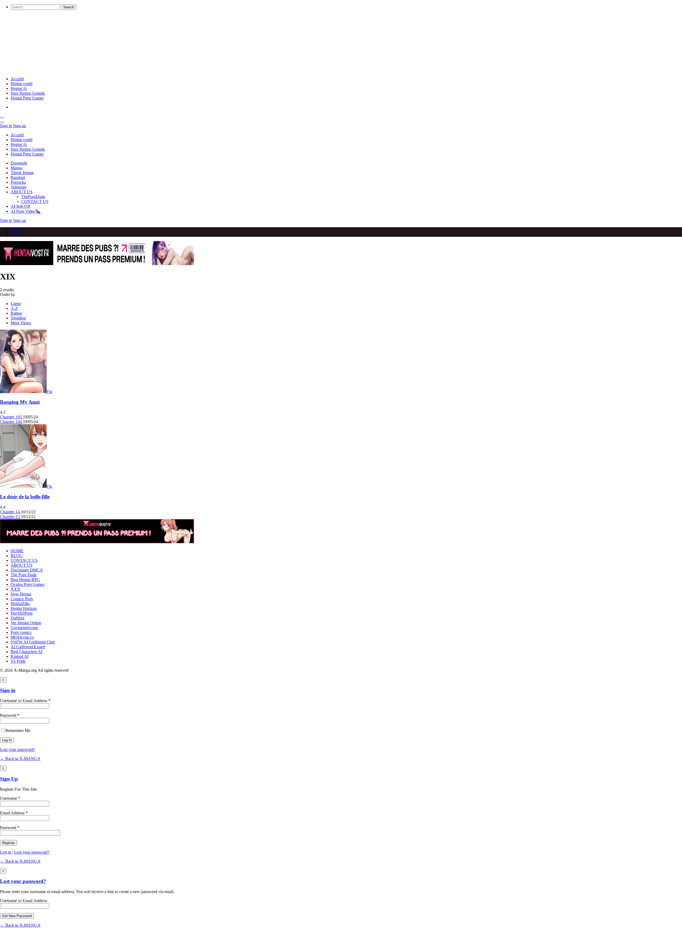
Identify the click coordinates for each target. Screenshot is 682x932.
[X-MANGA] (91, 69)
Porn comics (21, 632)
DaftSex (18, 618)
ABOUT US (22, 192)
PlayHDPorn (22, 613)
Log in (5, 852)
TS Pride (18, 661)
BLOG (17, 555)
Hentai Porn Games (27, 98)
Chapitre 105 (11, 417)
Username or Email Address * (25, 700)
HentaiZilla (20, 603)
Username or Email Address (23, 900)
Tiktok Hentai (22, 172)
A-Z (14, 308)
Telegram (18, 187)
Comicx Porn (22, 599)
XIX (14, 234)
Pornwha (18, 182)
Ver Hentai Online (26, 623)
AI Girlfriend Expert (28, 647)
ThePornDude (33, 196)
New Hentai (21, 594)
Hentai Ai (19, 88)
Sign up (19, 125)
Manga (16, 168)
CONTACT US (34, 201)
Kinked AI (20, 656)
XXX (15, 589)
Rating (16, 313)
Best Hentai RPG (25, 579)
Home (16, 229)
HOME (17, 551)
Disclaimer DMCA (27, 570)
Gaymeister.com (24, 627)
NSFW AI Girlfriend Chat (33, 642)
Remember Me (17, 730)
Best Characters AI (26, 651)
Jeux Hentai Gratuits (28, 93)
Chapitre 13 (10, 516)
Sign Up (9, 779)
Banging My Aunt (20, 402)
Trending (18, 318)
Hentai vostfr (22, 83)
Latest (16, 303)
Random (18, 177)
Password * (9, 715)
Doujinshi (19, 163)
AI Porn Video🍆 (26, 211)
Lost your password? (17, 749)
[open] (2, 117)
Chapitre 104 (11, 421)
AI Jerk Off (20, 206)
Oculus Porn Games (27, 584)
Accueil (17, 79)
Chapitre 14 (10, 512)
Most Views (21, 323)
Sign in (6, 125)
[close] (2, 122)
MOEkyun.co (22, 637)
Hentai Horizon (24, 608)
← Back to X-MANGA (20, 758)
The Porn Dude (24, 575)
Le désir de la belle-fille (25, 496)
